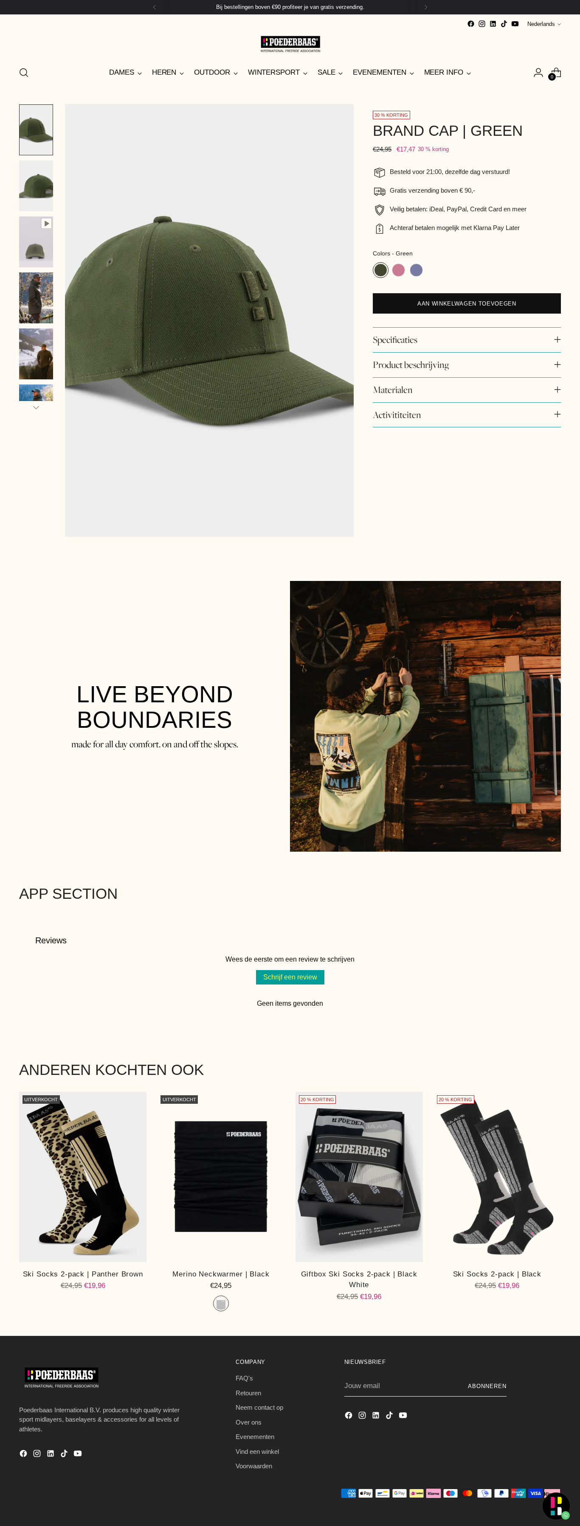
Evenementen (255, 1436)
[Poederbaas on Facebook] (471, 24)
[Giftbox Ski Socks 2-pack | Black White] (359, 1177)
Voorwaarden (254, 1466)
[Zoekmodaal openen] (23, 72)
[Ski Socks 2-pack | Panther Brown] (82, 1177)
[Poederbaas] (290, 44)
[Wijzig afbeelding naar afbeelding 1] (36, 129)
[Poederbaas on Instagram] (482, 24)
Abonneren (487, 1386)
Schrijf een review (290, 977)
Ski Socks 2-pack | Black (497, 1274)
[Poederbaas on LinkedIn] (493, 24)
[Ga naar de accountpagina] (538, 72)
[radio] (381, 270)
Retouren (248, 1393)
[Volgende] (426, 7)
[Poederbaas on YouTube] (515, 24)
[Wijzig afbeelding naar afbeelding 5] (36, 353)
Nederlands (541, 24)
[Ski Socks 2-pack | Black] (497, 1177)
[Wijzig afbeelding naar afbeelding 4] (36, 297)
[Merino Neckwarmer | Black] (220, 1177)
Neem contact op (259, 1407)
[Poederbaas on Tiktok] (504, 24)
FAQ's (244, 1378)
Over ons (249, 1422)
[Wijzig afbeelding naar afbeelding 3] (36, 241)
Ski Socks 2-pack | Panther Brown (83, 1274)
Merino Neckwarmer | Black (220, 1274)
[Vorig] (154, 7)
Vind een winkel (257, 1451)
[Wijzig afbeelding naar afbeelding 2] (36, 185)
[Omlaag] (36, 407)
